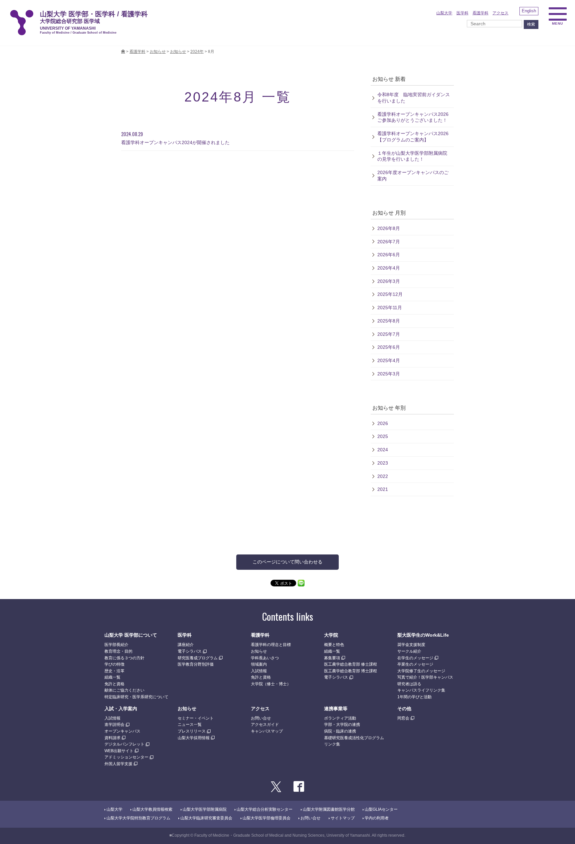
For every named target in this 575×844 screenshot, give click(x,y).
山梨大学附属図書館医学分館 (329, 809)
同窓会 (403, 718)
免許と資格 (114, 684)
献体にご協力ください (124, 690)
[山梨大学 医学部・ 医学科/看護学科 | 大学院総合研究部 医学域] (123, 52)
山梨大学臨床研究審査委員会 (206, 818)
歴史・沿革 (114, 671)
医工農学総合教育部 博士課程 (350, 671)
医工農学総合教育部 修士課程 (350, 664)
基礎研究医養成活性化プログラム (354, 738)
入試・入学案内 (120, 708)
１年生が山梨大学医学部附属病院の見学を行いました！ (412, 156)
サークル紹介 (409, 651)
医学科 (463, 13)
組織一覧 (112, 677)
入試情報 (259, 671)
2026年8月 (388, 228)
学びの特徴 (114, 664)
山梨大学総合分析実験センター (264, 809)
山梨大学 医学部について (130, 635)
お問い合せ (261, 718)
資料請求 (112, 738)
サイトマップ (343, 818)
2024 (382, 449)
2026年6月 (388, 254)
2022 (382, 476)
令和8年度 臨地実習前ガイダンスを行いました (413, 98)
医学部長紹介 (116, 644)
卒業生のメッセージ (415, 664)
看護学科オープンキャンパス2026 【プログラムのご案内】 (413, 136)
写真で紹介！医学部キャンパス (425, 677)
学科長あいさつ (265, 658)
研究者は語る (409, 684)
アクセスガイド (265, 724)
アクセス (500, 13)
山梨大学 (444, 13)
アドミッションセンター (126, 757)
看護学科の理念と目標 (271, 644)
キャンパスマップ (267, 731)
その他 (404, 708)
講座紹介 (186, 644)
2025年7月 (388, 334)
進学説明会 (114, 724)
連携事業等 (335, 708)
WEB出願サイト (118, 750)
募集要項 (332, 658)
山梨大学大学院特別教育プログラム (138, 818)
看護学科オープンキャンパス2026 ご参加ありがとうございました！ (415, 117)
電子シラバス (190, 651)
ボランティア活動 (340, 718)
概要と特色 (334, 644)
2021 (382, 489)
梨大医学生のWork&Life (423, 635)
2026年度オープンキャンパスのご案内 (413, 175)
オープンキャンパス (122, 731)
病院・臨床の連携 (340, 731)
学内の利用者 (377, 818)
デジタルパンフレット (124, 744)
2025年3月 (388, 373)
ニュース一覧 (190, 724)
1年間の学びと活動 (414, 697)
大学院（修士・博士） (271, 684)
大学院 (331, 635)
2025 (382, 436)
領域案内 (259, 664)
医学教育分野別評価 (196, 664)
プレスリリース (192, 731)
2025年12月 (390, 294)
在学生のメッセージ (415, 658)
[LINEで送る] (301, 582)
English (529, 10)
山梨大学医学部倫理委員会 (266, 818)
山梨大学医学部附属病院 (205, 809)
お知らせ (178, 52)
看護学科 (480, 13)
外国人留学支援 (118, 763)
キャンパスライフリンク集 (421, 690)
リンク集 (332, 744)
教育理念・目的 (118, 651)
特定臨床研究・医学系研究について (136, 697)
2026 (382, 423)
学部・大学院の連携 (342, 724)
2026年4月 (388, 268)
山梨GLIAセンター (381, 809)
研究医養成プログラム (198, 658)
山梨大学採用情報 (194, 738)
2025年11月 (389, 307)
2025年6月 (388, 347)
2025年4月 (388, 360)
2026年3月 (388, 281)
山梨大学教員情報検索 (152, 809)
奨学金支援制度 (411, 644)
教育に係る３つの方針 (124, 658)
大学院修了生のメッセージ (421, 671)
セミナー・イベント (196, 718)
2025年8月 (388, 320)
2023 (382, 463)
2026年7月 (388, 241)
